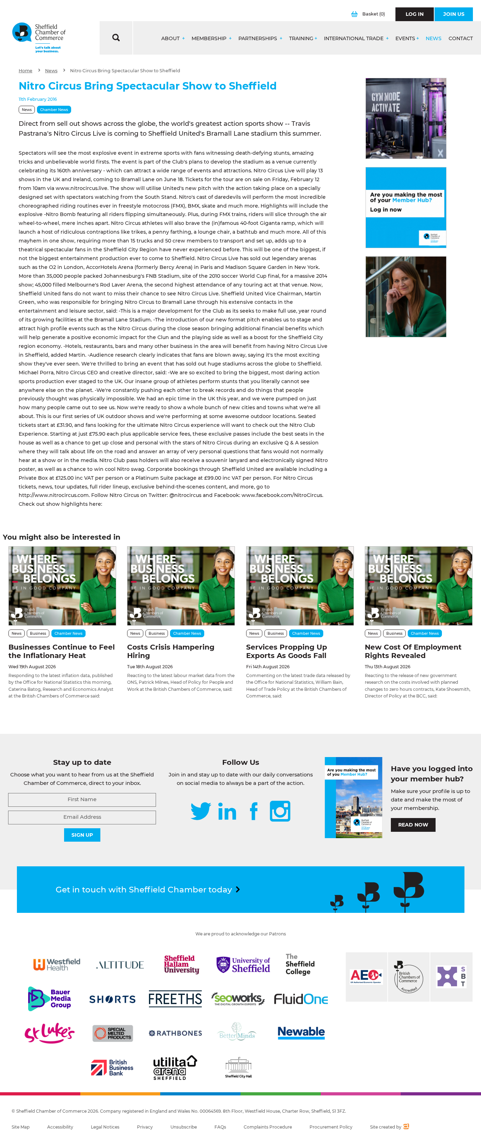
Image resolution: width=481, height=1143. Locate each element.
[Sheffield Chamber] (39, 38)
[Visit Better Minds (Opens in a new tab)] (238, 1033)
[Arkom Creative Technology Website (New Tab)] (405, 1127)
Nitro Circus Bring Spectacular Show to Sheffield (125, 70)
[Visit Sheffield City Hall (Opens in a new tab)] (238, 1067)
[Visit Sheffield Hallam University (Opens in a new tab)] (181, 964)
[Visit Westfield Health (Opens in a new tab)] (57, 964)
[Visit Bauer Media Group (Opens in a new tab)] (49, 999)
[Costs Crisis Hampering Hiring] (181, 586)
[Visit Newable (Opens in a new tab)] (301, 1033)
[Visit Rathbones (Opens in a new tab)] (175, 1033)
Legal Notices (105, 1127)
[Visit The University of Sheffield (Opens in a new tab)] (243, 964)
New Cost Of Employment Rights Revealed (413, 651)
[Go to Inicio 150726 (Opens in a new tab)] (406, 296)
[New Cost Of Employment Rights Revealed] (418, 586)
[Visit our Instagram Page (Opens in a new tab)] (280, 812)
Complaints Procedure (268, 1127)
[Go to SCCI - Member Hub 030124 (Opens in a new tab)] (406, 207)
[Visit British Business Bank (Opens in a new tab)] (112, 1067)
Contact (461, 39)
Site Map (21, 1127)
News (434, 39)
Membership (210, 39)
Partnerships (258, 39)
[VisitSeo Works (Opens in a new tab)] (238, 999)
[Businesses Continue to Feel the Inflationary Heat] (62, 586)
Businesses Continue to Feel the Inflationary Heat (61, 651)
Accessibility (60, 1127)
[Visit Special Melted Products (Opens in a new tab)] (112, 1033)
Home (25, 70)
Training (301, 39)
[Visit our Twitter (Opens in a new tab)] (200, 812)
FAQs (220, 1127)
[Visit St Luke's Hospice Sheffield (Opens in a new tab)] (49, 1033)
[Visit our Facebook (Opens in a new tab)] (254, 812)
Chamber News (54, 109)
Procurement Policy (331, 1127)
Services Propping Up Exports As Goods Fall (286, 651)
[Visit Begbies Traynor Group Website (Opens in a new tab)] (409, 977)
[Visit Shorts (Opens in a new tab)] (112, 999)
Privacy (145, 1127)
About (171, 39)
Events (405, 39)
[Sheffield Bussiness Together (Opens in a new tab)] (451, 977)
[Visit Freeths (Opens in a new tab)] (175, 999)
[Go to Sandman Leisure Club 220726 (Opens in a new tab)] (406, 118)
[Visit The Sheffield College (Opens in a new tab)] (300, 964)
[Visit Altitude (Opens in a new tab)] (120, 964)
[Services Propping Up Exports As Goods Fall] (300, 586)
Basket (373, 14)
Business (38, 633)
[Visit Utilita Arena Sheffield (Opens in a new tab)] (175, 1067)
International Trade (354, 39)
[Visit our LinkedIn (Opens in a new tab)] (227, 812)
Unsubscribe (183, 1127)
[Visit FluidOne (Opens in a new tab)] (301, 999)
